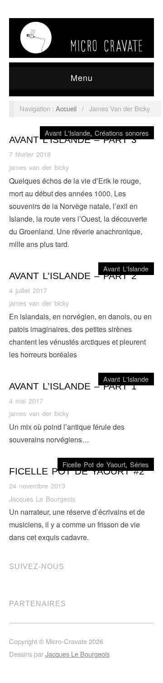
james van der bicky (39, 167)
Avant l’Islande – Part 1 (73, 386)
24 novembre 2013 (37, 485)
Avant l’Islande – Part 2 (73, 275)
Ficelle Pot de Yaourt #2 (76, 471)
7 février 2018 (30, 154)
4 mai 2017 (26, 400)
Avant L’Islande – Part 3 (73, 139)
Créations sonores (122, 133)
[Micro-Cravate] (81, 35)
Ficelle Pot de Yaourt (93, 464)
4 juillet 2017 (28, 290)
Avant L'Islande (67, 133)
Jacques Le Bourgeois (42, 498)
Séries (139, 464)
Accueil (66, 108)
